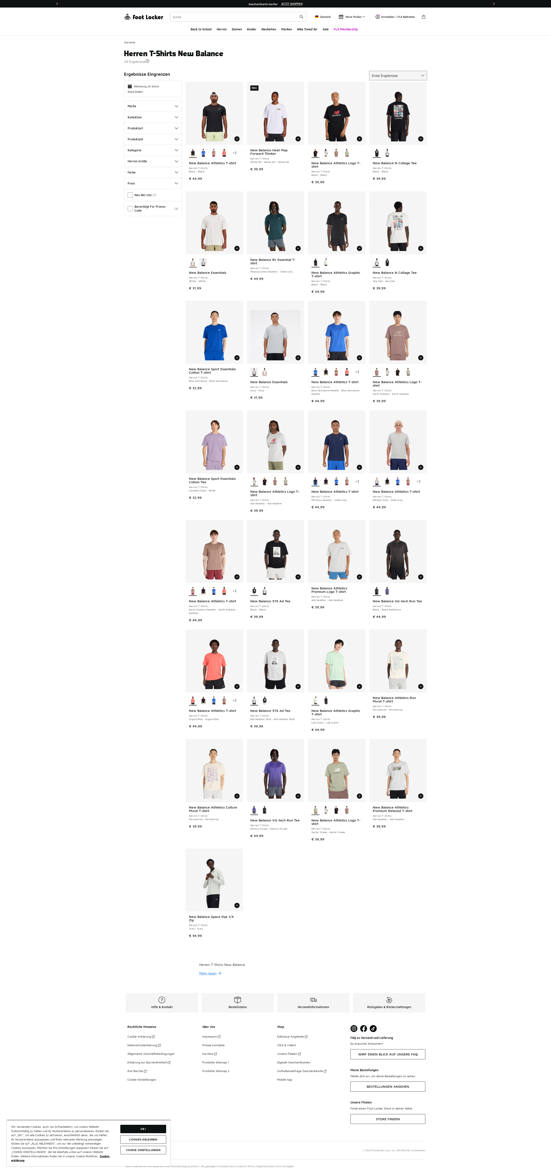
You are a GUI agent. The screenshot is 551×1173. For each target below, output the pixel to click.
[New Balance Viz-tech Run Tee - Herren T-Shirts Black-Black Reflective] (265, 810)
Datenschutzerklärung (142, 1045)
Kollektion (135, 117)
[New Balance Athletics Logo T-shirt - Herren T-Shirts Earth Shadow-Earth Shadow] (336, 153)
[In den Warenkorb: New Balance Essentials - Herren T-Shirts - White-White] (237, 248)
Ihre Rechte (135, 1071)
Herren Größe (137, 161)
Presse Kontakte (213, 1045)
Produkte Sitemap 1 (215, 1062)
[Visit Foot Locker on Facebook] (363, 1028)
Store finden (135, 91)
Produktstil (135, 139)
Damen (237, 29)
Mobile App (284, 1079)
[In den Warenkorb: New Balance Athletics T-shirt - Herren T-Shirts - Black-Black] (237, 138)
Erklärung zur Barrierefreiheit (147, 1062)
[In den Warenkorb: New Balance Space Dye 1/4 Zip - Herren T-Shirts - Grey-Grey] (237, 905)
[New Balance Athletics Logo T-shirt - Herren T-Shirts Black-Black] (398, 372)
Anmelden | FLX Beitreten (398, 17)
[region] (275, 3)
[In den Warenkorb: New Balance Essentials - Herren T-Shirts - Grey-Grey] (298, 357)
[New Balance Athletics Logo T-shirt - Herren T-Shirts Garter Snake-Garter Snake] (347, 153)
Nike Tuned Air (307, 29)
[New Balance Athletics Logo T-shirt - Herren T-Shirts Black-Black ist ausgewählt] (315, 153)
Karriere (207, 1053)
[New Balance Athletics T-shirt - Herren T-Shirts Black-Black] (326, 372)
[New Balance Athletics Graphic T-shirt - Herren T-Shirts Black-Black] (326, 700)
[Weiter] (494, 4)
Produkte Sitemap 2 (215, 1071)
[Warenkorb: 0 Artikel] (423, 17)
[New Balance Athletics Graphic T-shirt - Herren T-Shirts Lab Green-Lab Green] (326, 262)
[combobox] (238, 17)
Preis (131, 183)
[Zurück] (57, 4)
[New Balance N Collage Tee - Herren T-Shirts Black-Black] (387, 262)
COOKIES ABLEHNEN (143, 1139)
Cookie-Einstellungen (141, 1079)
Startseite (129, 42)
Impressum (209, 1036)
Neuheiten (269, 29)
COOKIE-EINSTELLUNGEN (143, 1150)
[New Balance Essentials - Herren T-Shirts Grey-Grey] (203, 262)
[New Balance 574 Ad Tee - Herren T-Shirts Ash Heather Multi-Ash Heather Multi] (265, 591)
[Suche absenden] (301, 17)
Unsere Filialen (287, 1053)
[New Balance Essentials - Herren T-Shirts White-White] (265, 372)
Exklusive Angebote (290, 1036)
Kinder (251, 29)
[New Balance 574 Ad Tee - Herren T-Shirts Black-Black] (265, 700)
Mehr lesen (208, 973)
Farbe (132, 172)
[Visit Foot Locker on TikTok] (373, 1028)
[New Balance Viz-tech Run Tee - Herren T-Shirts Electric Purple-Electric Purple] (387, 591)
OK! (143, 1129)
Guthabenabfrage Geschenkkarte (300, 1071)
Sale (326, 29)
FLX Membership (346, 29)
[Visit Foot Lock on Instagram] (354, 1028)
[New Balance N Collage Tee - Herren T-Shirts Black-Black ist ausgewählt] (377, 153)
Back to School (201, 29)
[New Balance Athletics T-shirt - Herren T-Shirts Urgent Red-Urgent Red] (224, 153)
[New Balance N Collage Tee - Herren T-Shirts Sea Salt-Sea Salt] (387, 153)
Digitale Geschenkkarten (293, 1062)
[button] (147, 61)
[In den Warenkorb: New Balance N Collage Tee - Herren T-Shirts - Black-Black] (420, 138)
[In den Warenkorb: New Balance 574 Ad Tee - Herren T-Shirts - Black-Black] (298, 577)
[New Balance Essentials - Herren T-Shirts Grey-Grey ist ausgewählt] (254, 372)
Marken (286, 29)
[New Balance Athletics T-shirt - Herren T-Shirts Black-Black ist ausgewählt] (193, 153)
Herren (222, 29)
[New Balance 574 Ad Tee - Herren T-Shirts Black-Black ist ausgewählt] (254, 591)
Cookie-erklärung (139, 1036)
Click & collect (286, 1045)
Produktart (135, 128)
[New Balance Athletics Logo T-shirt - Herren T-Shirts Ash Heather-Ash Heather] (326, 153)
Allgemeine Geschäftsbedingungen (151, 1053)
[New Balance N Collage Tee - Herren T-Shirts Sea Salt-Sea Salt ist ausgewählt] (377, 262)
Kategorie (134, 150)
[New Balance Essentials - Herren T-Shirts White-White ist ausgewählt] (193, 262)
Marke (132, 106)
